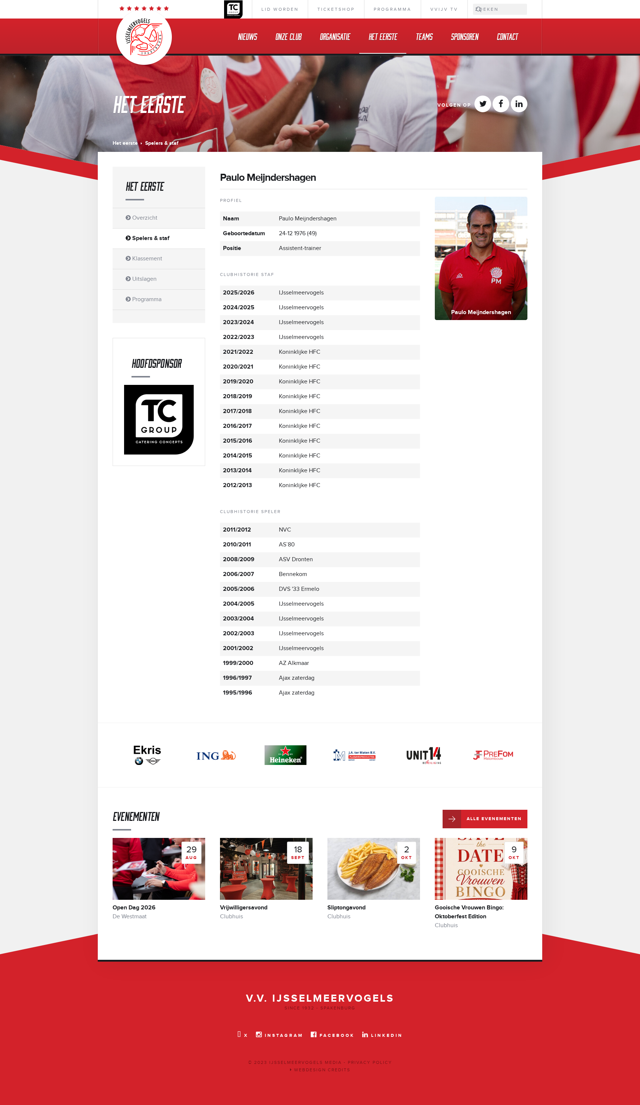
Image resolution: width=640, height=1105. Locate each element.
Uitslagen (144, 279)
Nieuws (247, 36)
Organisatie (335, 36)
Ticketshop (336, 9)
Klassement (146, 258)
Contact (507, 36)
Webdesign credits (321, 1069)
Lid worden (280, 9)
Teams (424, 36)
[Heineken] (285, 755)
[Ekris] (147, 755)
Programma (392, 9)
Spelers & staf (150, 238)
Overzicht (144, 218)
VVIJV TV (444, 9)
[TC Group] (159, 419)
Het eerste (383, 36)
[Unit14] (423, 755)
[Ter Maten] (354, 755)
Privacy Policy (370, 1062)
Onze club (288, 36)
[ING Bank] (216, 755)
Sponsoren (464, 36)
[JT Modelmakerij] (492, 755)
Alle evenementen (494, 819)
